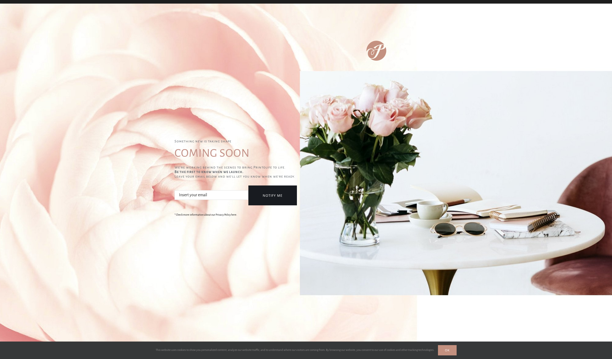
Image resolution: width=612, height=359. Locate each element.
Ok (447, 350)
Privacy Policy (223, 214)
